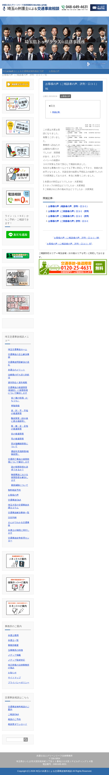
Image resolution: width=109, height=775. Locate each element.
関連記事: (56, 112)
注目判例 (12, 517)
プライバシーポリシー (18, 682)
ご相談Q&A (13, 714)
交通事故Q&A (14, 500)
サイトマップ (14, 677)
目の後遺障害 (17, 434)
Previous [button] (3, 42)
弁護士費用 (13, 635)
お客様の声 (65, 96)
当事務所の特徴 (15, 650)
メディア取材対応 (16, 660)
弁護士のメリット (16, 370)
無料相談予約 (14, 490)
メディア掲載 (14, 655)
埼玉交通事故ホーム (17, 349)
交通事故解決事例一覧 (18, 512)
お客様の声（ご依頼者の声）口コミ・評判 (68, 211)
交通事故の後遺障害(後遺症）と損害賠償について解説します (18, 390)
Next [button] (106, 42)
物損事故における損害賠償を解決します (19, 477)
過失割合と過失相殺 (17, 382)
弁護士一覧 (13, 640)
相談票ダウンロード (17, 724)
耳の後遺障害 (17, 439)
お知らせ (12, 673)
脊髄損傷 (15, 406)
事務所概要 (13, 645)
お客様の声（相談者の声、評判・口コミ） (68, 206)
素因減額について (19, 485)
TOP (24, 71)
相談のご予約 (14, 719)
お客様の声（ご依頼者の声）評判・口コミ (68, 221)
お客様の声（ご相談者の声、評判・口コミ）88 (76, 238)
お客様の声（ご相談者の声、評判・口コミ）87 (69, 244)
